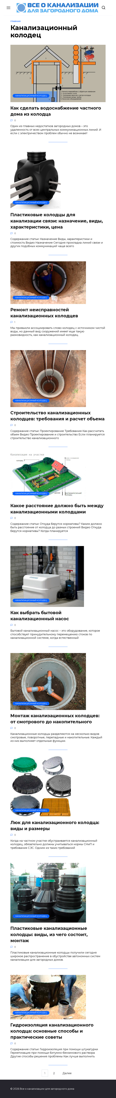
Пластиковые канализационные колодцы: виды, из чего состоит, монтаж (49, 934)
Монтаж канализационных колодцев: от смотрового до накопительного (55, 718)
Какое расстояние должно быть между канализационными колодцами (57, 508)
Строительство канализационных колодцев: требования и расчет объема (57, 415)
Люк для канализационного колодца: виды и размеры (54, 825)
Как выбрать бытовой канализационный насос (39, 615)
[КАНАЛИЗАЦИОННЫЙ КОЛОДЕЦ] (58, 100)
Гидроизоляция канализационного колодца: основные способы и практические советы (51, 1031)
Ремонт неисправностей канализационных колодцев (44, 312)
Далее (67, 1073)
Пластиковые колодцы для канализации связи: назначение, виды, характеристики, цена (56, 221)
